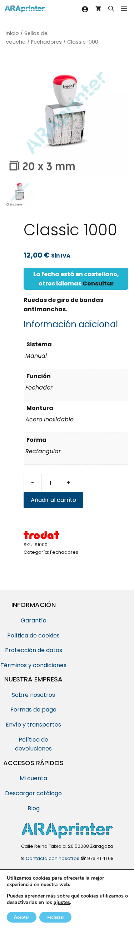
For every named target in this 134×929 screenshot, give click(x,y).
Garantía (33, 620)
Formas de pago (33, 709)
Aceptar (21, 917)
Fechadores (46, 41)
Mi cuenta (33, 778)
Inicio (12, 33)
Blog (34, 808)
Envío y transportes (33, 724)
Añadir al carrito (53, 500)
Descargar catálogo (33, 793)
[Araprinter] (25, 9)
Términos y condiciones (33, 665)
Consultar (98, 283)
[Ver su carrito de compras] (98, 9)
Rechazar (55, 917)
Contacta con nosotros (52, 858)
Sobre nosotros (33, 695)
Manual (36, 356)
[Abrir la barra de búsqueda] (111, 9)
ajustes (62, 902)
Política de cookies (33, 635)
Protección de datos (33, 650)
